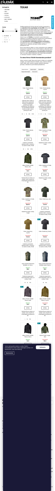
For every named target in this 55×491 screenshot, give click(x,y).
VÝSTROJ (6, 15)
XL (26, 114)
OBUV (5, 11)
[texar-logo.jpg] (36, 18)
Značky (6, 21)
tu (21, 349)
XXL (29, 114)
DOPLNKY (6, 13)
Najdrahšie (40, 69)
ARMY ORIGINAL (8, 19)
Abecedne (34, 71)
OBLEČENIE (6, 9)
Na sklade (7, 35)
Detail (28, 97)
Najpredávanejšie (26, 71)
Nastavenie (9, 353)
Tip (5, 42)
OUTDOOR (7, 17)
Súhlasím (42, 347)
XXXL (33, 114)
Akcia (6, 37)
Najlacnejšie (33, 69)
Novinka (7, 40)
